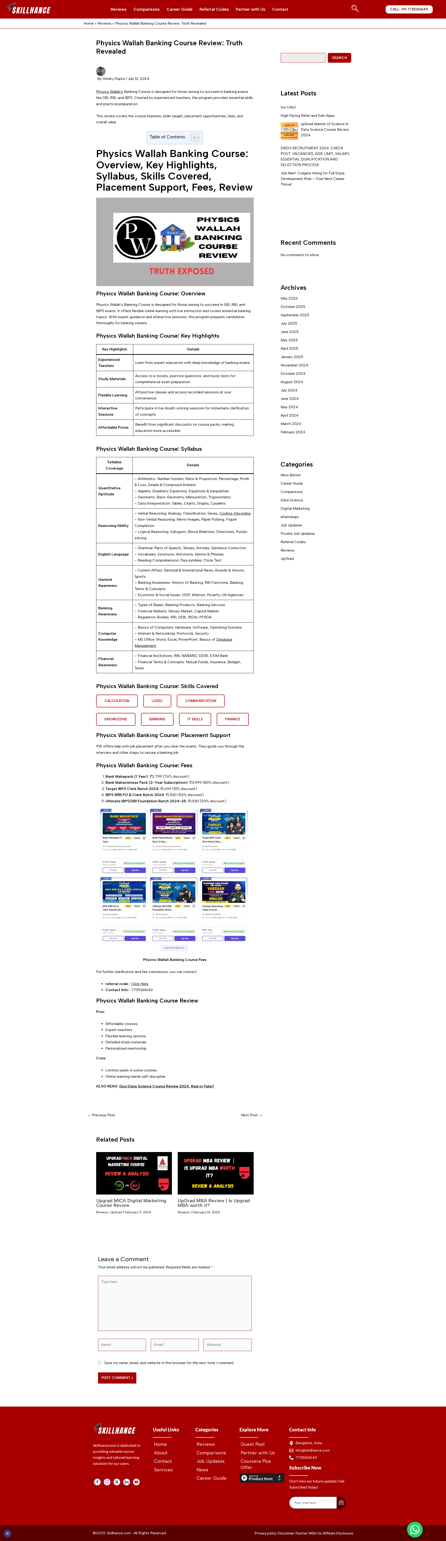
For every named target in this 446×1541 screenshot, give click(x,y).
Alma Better (291, 475)
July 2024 (289, 390)
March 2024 (291, 423)
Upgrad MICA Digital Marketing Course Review (131, 1203)
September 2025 (295, 315)
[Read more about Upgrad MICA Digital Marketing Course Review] (134, 1173)
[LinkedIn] (126, 1482)
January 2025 (292, 357)
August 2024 (292, 382)
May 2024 (289, 407)
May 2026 (289, 298)
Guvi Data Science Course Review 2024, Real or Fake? (166, 1086)
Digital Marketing (295, 508)
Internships (290, 517)
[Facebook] (97, 1482)
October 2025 (293, 306)
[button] (354, 9)
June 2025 (289, 332)
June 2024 (290, 398)
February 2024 (293, 432)
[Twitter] (116, 1482)
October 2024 (293, 373)
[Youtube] (136, 1482)
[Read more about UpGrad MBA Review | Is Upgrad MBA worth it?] (215, 1173)
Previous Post (101, 1115)
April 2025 (289, 348)
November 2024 (294, 365)
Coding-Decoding (235, 513)
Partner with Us (250, 9)
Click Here (139, 984)
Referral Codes (214, 9)
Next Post (251, 1115)
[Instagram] (107, 1482)
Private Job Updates (298, 533)
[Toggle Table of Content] (192, 138)
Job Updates (291, 525)
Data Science (292, 500)
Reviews (119, 9)
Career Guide (180, 9)
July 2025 (289, 323)
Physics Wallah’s (109, 91)
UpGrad (116, 1212)
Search (339, 58)
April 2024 (289, 415)
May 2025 (289, 340)
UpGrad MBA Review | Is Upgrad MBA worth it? (214, 1203)
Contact (280, 9)
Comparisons (147, 9)
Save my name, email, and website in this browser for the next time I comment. (169, 1363)
